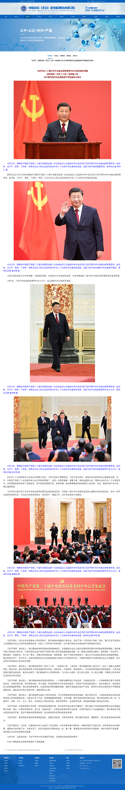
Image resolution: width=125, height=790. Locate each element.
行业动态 (56, 55)
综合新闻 (50, 55)
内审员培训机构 (52, 780)
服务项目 (84, 16)
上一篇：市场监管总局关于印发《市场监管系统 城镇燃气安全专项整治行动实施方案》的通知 (22, 750)
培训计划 (73, 16)
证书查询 (95, 16)
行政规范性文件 (22, 765)
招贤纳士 (107, 16)
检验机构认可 (51, 765)
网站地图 (92, 1)
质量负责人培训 (52, 775)
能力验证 (51, 773)
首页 (6, 16)
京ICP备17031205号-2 (80, 786)
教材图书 (36, 765)
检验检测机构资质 (52, 760)
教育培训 (37, 757)
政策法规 (20, 760)
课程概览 (36, 763)
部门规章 (20, 763)
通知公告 (75, 55)
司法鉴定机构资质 (52, 768)
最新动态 (27, 16)
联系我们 (118, 16)
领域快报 (62, 55)
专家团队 (61, 16)
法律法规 (39, 16)
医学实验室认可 (52, 770)
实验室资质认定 (52, 778)
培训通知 (36, 760)
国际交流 (69, 55)
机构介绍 (16, 16)
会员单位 (50, 16)
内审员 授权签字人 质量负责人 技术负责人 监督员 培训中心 (64, 788)
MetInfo (55, 786)
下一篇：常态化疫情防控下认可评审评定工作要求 (73, 750)
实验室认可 (51, 763)
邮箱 (88, 1)
